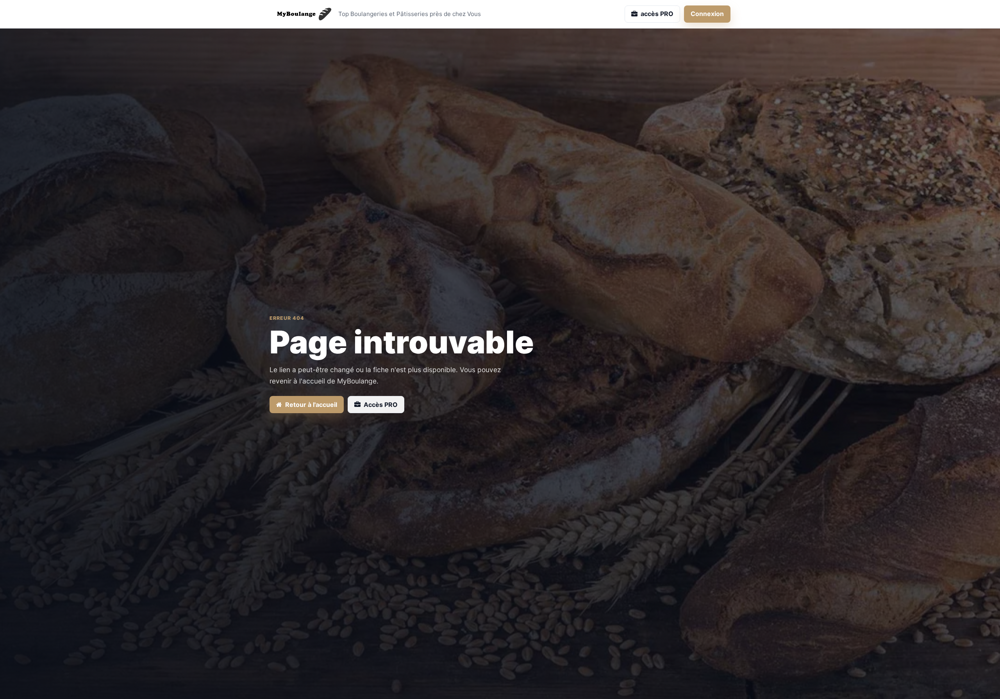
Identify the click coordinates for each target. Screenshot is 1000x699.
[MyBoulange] (301, 14)
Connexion (707, 14)
